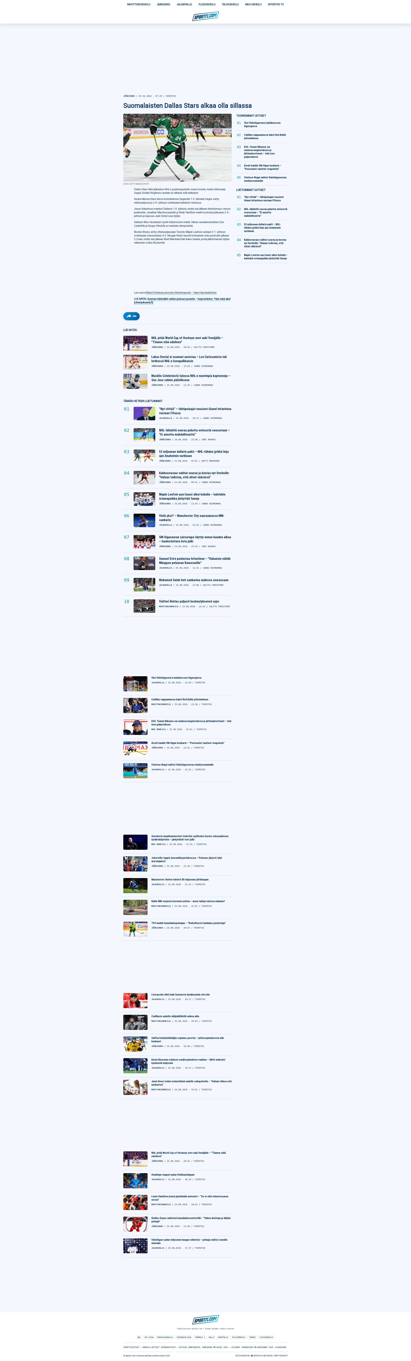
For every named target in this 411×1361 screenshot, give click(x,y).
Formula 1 (200, 1337)
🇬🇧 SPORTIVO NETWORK (262, 1356)
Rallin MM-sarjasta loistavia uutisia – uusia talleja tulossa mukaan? (188, 901)
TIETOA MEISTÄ (242, 1356)
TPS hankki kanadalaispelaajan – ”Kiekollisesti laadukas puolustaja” (188, 923)
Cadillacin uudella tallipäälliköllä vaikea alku (175, 1016)
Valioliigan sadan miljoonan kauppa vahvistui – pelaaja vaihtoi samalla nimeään (189, 1241)
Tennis (252, 1337)
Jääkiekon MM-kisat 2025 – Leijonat (221, 1347)
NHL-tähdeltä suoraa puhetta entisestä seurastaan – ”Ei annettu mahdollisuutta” (194, 432)
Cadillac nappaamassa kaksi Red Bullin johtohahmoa (179, 699)
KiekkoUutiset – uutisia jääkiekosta (180, 1347)
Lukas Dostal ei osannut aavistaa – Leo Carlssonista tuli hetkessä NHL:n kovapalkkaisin (189, 359)
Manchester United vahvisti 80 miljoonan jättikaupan (180, 879)
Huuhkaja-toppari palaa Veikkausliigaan (172, 1174)
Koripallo (223, 1337)
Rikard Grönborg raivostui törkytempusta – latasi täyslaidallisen (181, 292)
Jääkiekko (163, 4)
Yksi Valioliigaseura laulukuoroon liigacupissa (176, 677)
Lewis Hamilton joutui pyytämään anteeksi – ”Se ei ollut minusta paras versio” (189, 1198)
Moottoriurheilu (138, 4)
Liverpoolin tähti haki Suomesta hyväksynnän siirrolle (180, 994)
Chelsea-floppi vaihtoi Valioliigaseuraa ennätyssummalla (182, 764)
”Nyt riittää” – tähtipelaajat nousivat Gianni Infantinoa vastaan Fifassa (195, 411)
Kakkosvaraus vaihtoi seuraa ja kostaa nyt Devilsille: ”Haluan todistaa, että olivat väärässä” (194, 475)
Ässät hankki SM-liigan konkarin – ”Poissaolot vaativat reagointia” (187, 743)
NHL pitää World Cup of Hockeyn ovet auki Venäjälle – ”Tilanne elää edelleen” (187, 340)
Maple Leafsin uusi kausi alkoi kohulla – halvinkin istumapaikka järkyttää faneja (192, 496)
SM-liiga (148, 1337)
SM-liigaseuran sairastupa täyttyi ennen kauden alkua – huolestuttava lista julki (195, 539)
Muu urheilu (253, 4)
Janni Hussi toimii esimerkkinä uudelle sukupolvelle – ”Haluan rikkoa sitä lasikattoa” (191, 1083)
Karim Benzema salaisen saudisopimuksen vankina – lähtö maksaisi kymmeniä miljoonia (188, 1061)
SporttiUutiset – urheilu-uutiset (141, 1347)
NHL (139, 1337)
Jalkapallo (184, 4)
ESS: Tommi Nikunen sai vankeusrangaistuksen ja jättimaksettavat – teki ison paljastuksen (191, 723)
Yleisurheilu (206, 4)
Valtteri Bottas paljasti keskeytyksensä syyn (189, 601)
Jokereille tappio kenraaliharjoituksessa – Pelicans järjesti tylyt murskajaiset (186, 859)
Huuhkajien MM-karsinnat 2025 (257, 1347)
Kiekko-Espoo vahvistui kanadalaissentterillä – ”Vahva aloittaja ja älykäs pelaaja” (191, 1220)
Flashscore (280, 1347)
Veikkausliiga (184, 1337)
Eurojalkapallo (165, 1337)
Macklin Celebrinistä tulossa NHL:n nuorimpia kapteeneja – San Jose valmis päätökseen (190, 378)
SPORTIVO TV (276, 4)
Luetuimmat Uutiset (251, 190)
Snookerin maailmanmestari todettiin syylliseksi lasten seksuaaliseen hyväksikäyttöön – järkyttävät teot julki (189, 838)
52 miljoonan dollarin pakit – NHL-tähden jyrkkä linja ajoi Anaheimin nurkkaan (194, 454)
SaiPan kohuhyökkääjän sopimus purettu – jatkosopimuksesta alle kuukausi (187, 1039)
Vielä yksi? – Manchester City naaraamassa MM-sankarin (191, 518)
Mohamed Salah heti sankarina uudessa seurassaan (193, 580)
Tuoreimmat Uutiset (251, 115)
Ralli (211, 1337)
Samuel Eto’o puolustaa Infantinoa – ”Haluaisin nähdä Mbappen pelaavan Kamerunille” (194, 561)
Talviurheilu (230, 4)
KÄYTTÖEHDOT (281, 1356)
